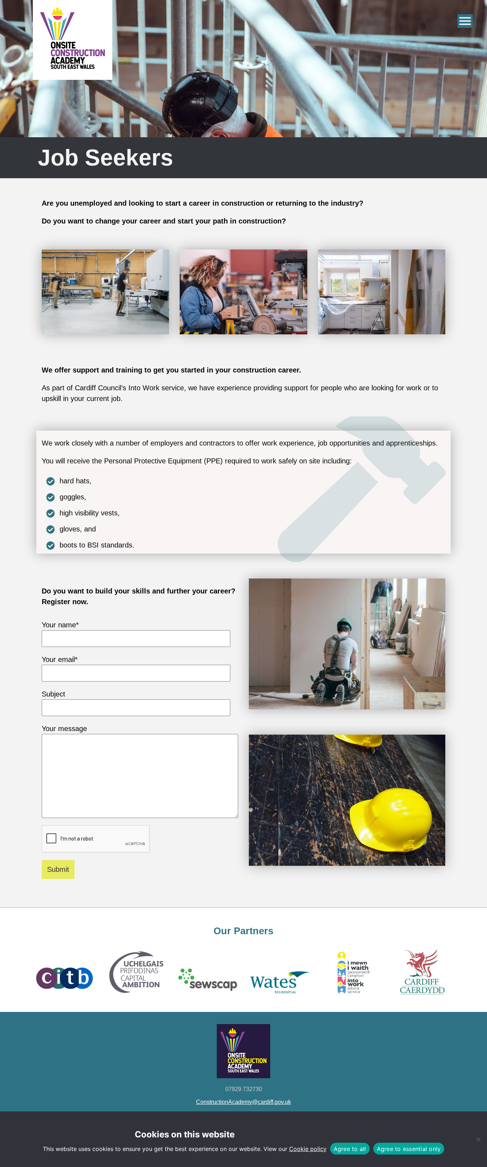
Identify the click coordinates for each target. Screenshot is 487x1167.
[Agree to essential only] (478, 1139)
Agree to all (350, 1148)
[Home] (72, 73)
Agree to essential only (409, 1148)
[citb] (64, 998)
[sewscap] (208, 998)
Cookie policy (308, 1148)
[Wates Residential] (280, 998)
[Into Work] (351, 998)
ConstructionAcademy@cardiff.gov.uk (243, 1102)
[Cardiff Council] (423, 998)
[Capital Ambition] (135, 998)
